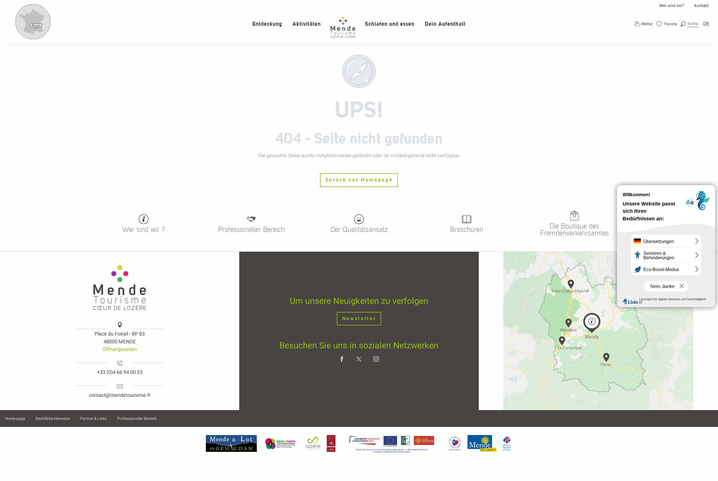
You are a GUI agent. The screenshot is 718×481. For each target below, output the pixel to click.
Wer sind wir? (671, 5)
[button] (689, 23)
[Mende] (482, 443)
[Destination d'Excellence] (455, 443)
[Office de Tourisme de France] (507, 443)
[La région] (392, 443)
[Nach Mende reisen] (33, 38)
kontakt (701, 5)
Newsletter (359, 318)
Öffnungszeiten (120, 349)
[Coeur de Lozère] (280, 443)
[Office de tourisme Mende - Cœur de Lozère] (343, 27)
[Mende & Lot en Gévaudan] (231, 443)
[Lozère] (313, 443)
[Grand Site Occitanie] (331, 443)
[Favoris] (666, 24)
